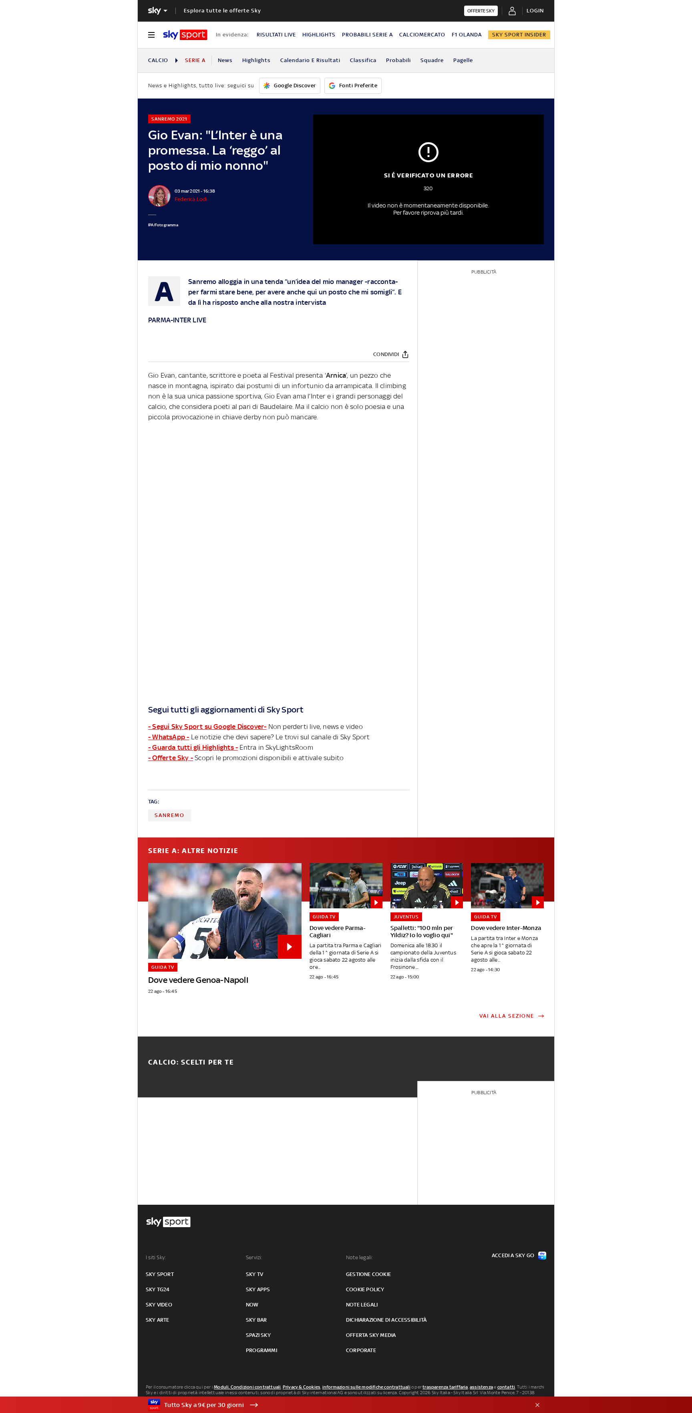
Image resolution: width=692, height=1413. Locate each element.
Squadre (432, 60)
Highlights (256, 60)
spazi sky (258, 1335)
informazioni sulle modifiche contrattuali (366, 1387)
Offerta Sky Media (371, 1335)
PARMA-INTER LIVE (177, 320)
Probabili (398, 60)
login (535, 11)
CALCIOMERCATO (422, 35)
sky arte (157, 1320)
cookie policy (365, 1289)
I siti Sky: (156, 1257)
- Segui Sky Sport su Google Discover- (207, 727)
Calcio (158, 60)
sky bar (256, 1320)
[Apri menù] (151, 35)
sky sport (160, 1274)
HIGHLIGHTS (319, 35)
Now (252, 1305)
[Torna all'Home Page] (185, 35)
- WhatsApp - (168, 737)
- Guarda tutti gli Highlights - (193, 747)
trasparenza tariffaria (445, 1387)
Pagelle (463, 60)
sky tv (254, 1274)
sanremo (170, 815)
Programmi (261, 1350)
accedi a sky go (513, 1255)
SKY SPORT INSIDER (519, 35)
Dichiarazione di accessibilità (386, 1320)
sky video (159, 1305)
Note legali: (359, 1257)
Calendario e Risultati (310, 60)
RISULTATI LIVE (276, 35)
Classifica (363, 60)
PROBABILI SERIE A (367, 35)
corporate (361, 1350)
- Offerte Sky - (170, 758)
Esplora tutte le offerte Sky (222, 11)
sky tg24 (158, 1289)
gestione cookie (368, 1274)
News (225, 60)
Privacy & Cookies (301, 1387)
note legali (362, 1305)
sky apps (258, 1289)
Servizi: (254, 1257)
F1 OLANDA (467, 35)
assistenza (481, 1387)
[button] (333, 1405)
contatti (506, 1387)
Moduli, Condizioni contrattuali (247, 1387)
